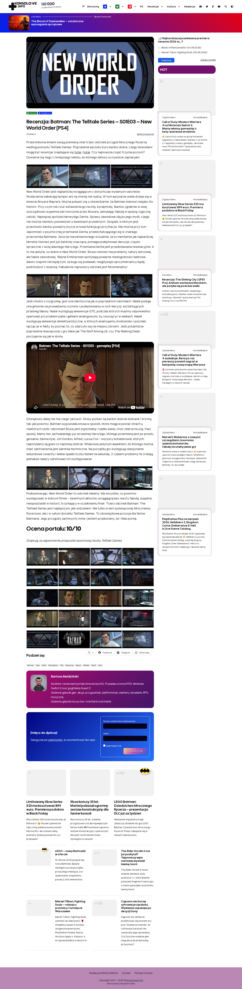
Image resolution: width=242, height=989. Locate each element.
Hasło (106, 733)
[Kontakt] (200, 6)
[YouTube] (219, 6)
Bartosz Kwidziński (145, 134)
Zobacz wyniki (208, 59)
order (44, 665)
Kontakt (126, 973)
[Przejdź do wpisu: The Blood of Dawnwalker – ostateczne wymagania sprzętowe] (19, 23)
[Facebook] (213, 6)
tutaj (77, 152)
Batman (30, 665)
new (38, 665)
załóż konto (55, 740)
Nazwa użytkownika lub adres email (119, 721)
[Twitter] (207, 6)
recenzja (70, 665)
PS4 (61, 665)
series (78, 665)
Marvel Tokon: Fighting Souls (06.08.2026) (184, 52)
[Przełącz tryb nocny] (232, 6)
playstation (53, 665)
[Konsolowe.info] (23, 6)
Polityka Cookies (144, 973)
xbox (100, 665)
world (93, 665)
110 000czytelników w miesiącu (51, 5)
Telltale (86, 665)
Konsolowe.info (134, 980)
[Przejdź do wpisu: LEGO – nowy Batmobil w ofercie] (38, 857)
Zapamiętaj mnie (113, 745)
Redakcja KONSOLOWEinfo (103, 973)
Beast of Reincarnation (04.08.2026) (181, 47)
